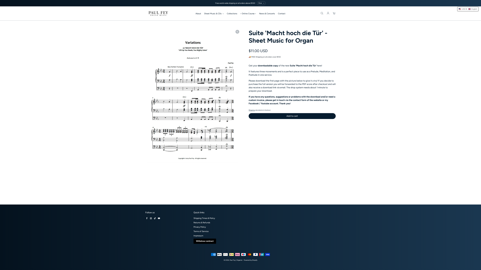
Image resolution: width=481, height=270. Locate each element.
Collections (232, 13)
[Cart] (334, 13)
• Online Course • (248, 13)
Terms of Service (201, 231)
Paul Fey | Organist (236, 260)
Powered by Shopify (250, 260)
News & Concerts (267, 13)
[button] (467, 9)
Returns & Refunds (202, 222)
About (198, 13)
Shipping (252, 110)
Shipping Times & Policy (204, 218)
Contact (281, 13)
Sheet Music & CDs (213, 13)
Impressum (198, 235)
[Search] (321, 13)
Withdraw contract (205, 241)
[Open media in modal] (237, 32)
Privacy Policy (200, 227)
